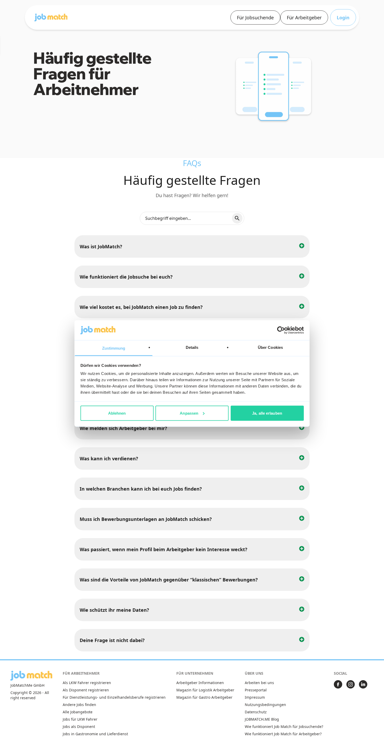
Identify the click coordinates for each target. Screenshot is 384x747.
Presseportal (256, 689)
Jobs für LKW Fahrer (80, 719)
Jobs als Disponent (79, 726)
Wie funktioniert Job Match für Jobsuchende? (284, 726)
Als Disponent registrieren (86, 689)
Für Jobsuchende (255, 17)
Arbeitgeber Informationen (200, 682)
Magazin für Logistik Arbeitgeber (205, 689)
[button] (51, 17)
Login (343, 17)
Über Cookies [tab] (270, 347)
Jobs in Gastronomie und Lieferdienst (95, 733)
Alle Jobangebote (77, 711)
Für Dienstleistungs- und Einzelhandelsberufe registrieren (114, 697)
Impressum (255, 697)
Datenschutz (256, 711)
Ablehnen (117, 413)
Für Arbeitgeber (304, 17)
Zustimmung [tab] (113, 348)
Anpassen (189, 413)
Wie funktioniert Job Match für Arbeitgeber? (283, 733)
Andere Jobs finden (79, 704)
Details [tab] (192, 347)
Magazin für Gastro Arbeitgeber (204, 697)
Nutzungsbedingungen (265, 704)
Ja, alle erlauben (267, 413)
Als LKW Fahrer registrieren (87, 682)
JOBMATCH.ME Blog (262, 719)
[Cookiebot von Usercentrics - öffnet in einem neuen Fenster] (281, 330)
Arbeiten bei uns (259, 682)
